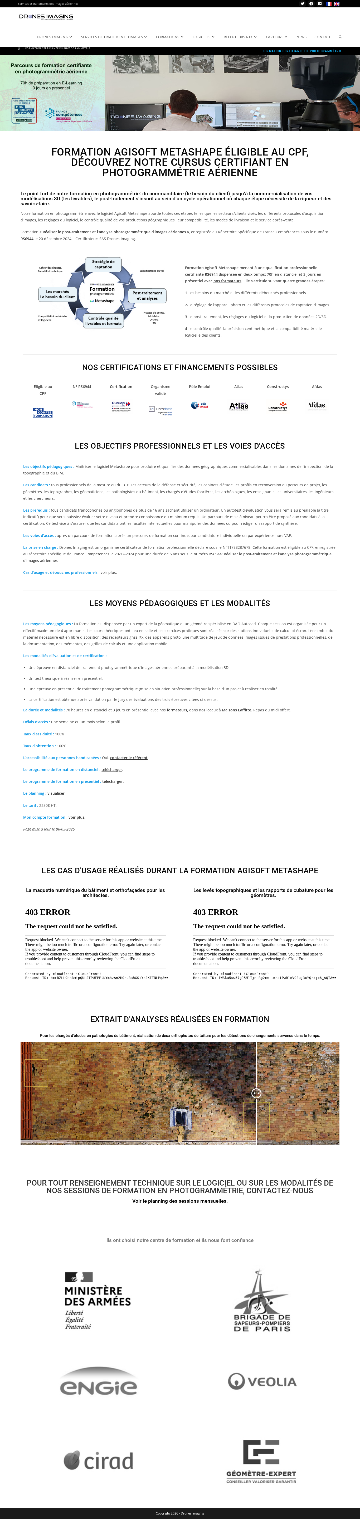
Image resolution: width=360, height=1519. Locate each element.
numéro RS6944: (208, 553)
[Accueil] (19, 48)
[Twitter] (302, 3)
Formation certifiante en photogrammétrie (57, 48)
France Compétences (90, 553)
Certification (121, 386)
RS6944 (27, 238)
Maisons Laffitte (236, 709)
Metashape (120, 466)
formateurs (177, 709)
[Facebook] (311, 3)
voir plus (108, 572)
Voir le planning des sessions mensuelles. (180, 1201)
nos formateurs (227, 280)
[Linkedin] (320, 3)
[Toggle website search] (340, 37)
